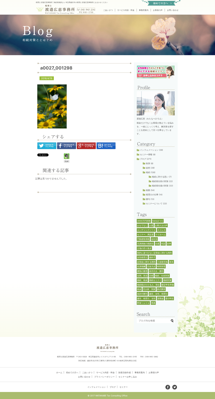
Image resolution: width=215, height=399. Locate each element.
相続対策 (167, 280)
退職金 (160, 298)
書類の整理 (142, 271)
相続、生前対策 (162, 275)
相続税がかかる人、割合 (148, 284)
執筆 (148, 163)
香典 (153, 303)
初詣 (163, 243)
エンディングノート (146, 230)
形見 (171, 262)
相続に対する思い (160, 177)
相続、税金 (142, 280)
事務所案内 (143, 10)
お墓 (151, 225)
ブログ (143, 159)
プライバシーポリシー (104, 376)
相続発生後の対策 (160, 186)
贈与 (148, 199)
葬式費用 (161, 289)
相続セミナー (155, 280)
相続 (148, 172)
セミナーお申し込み (127, 376)
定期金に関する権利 (146, 262)
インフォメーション (149, 150)
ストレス (161, 230)
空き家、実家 (149, 289)
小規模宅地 (162, 262)
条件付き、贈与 (156, 271)
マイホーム (160, 234)
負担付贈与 (142, 293)
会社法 (154, 239)
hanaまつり (157, 220)
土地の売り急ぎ (144, 248)
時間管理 (161, 266)
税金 (139, 289)
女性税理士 (142, 257)
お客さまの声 (161, 225)
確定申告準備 (167, 284)
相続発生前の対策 (160, 181)
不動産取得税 (143, 239)
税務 (148, 190)
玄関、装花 (142, 275)
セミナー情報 (146, 154)
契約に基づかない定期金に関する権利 (154, 253)
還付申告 (169, 298)
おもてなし (142, 225)
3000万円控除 (144, 220)
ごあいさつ (108, 10)
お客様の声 (157, 10)
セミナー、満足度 (145, 234)
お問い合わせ (172, 10)
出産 (157, 243)
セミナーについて (154, 203)
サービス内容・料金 (125, 10)
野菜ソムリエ (143, 303)
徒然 (148, 168)
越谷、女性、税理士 (158, 293)
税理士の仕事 (152, 194)
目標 (151, 275)
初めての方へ (72, 372)
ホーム (59, 372)
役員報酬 (141, 266)
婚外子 (152, 257)
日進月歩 (151, 266)
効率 (169, 243)
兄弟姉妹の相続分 (145, 243)
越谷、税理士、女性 (146, 298)
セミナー (123, 387)
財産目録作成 (124, 372)
